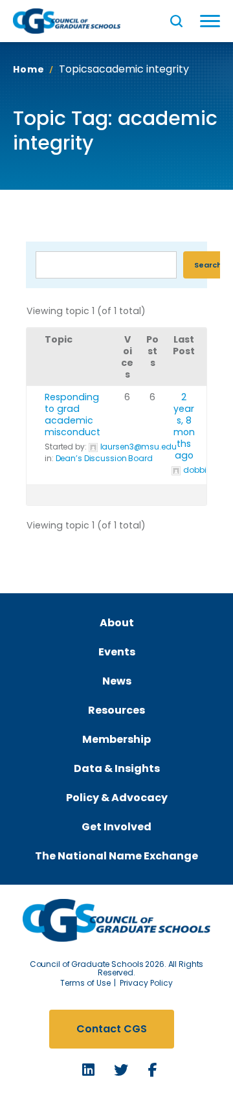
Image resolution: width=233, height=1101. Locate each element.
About (117, 622)
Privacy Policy (146, 983)
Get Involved (116, 826)
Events (116, 651)
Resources (116, 710)
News (116, 681)
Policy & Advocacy (117, 797)
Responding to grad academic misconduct (72, 414)
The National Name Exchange (116, 855)
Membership (116, 739)
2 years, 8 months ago (184, 426)
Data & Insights (117, 768)
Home (28, 69)
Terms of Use (85, 983)
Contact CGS (111, 1028)
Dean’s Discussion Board (104, 458)
